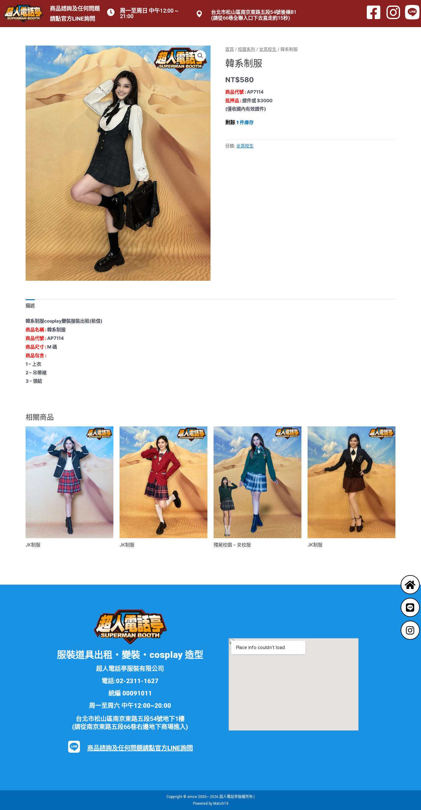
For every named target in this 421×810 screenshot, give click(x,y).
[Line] (410, 607)
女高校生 (267, 49)
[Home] (410, 584)
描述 (30, 305)
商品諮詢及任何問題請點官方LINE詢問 (140, 748)
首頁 (229, 49)
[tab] (30, 305)
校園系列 (246, 49)
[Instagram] (410, 630)
